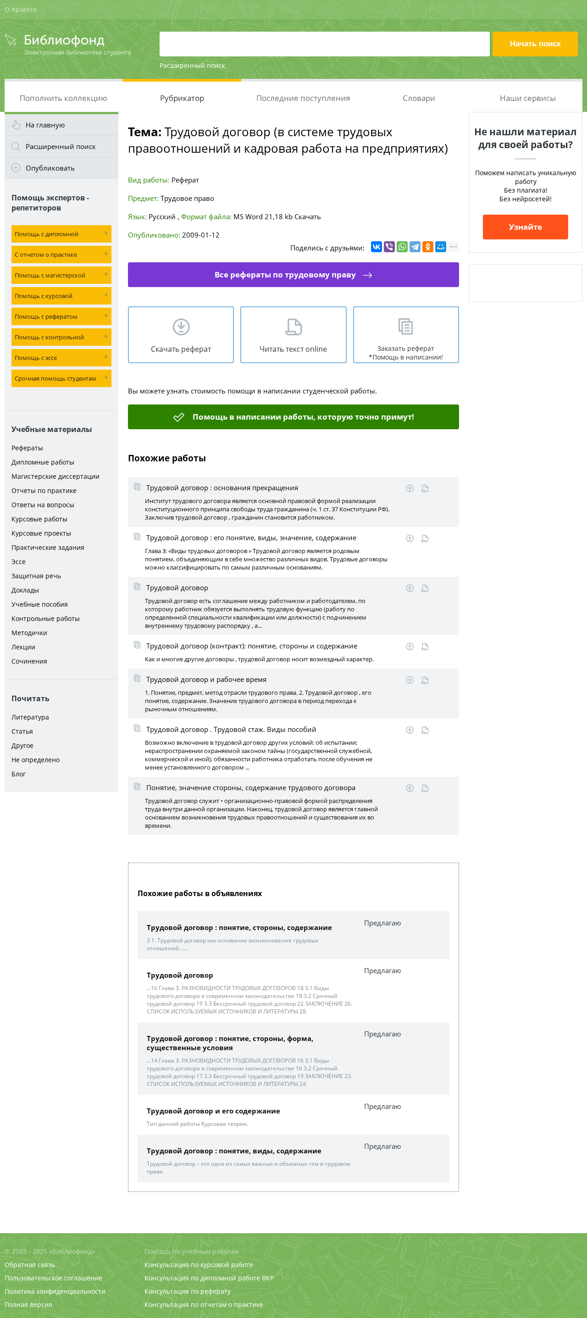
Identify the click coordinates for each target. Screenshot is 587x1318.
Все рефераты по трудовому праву (285, 274)
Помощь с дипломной (46, 234)
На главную (45, 124)
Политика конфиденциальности (55, 1291)
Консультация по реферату (187, 1291)
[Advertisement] (61, 941)
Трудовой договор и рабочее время (206, 679)
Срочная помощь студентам (55, 378)
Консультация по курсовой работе (198, 1264)
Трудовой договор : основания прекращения (222, 487)
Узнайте (525, 227)
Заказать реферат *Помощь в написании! (406, 352)
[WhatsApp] (402, 246)
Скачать (307, 216)
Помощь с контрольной (49, 337)
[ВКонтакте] (376, 246)
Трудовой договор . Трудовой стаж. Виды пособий (231, 729)
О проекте (21, 9)
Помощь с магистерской (50, 275)
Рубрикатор (182, 98)
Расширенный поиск (192, 65)
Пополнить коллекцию (63, 98)
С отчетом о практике (46, 254)
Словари (419, 98)
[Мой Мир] (440, 246)
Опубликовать (50, 167)
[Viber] (389, 246)
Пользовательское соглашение (53, 1278)
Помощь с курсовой (43, 296)
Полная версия (28, 1304)
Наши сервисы (528, 98)
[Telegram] (415, 246)
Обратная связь (30, 1264)
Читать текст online (293, 349)
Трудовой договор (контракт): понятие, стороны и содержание (251, 645)
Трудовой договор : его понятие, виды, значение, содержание (251, 537)
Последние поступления (303, 98)
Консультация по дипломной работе (202, 1278)
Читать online (425, 489)
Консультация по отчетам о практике (203, 1304)
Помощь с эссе (36, 358)
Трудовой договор (177, 587)
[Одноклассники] (427, 246)
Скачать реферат (181, 349)
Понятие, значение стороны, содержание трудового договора (250, 787)
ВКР (268, 1278)
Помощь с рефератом (46, 316)
